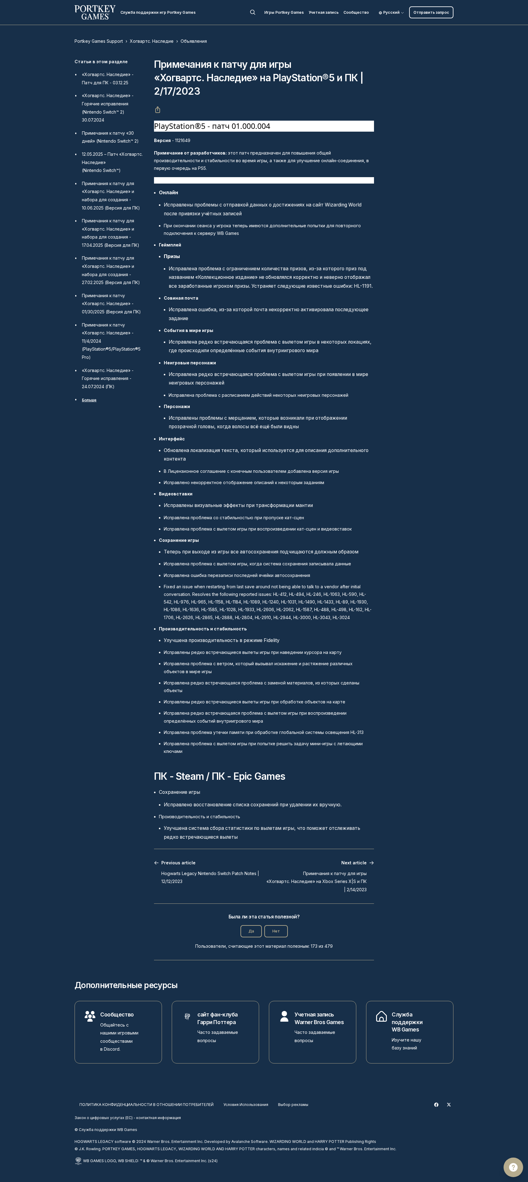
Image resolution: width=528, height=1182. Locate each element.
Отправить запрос (431, 12)
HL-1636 (191, 609)
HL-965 (198, 601)
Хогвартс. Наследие (152, 41)
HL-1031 (288, 601)
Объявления (194, 41)
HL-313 (357, 732)
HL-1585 (209, 609)
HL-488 (321, 609)
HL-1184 (233, 601)
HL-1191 (363, 286)
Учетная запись (324, 12)
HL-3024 (341, 617)
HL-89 (342, 601)
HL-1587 (304, 609)
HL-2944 (282, 617)
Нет (276, 931)
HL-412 (280, 594)
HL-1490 (307, 601)
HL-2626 (184, 617)
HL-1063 (332, 594)
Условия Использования (245, 1104)
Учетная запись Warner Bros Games (319, 1018)
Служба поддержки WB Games (407, 1022)
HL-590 (349, 594)
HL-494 (296, 594)
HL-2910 (263, 617)
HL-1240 (270, 601)
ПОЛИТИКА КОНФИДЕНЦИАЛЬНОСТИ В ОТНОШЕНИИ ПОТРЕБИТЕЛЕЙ (146, 1104)
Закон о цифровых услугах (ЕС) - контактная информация (128, 1117)
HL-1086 (172, 609)
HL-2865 (204, 617)
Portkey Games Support (99, 41)
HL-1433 (325, 601)
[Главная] (95, 12)
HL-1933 (246, 609)
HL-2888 (224, 617)
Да (251, 931)
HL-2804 (243, 617)
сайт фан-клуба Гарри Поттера (217, 1018)
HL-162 (355, 609)
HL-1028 (228, 609)
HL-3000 (302, 617)
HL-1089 (252, 601)
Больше (89, 400)
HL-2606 (265, 609)
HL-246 (313, 594)
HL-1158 (215, 601)
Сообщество (356, 12)
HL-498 (339, 609)
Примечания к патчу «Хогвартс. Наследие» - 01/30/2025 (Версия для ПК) (111, 303)
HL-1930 (358, 601)
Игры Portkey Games (284, 12)
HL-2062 (285, 609)
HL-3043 (321, 617)
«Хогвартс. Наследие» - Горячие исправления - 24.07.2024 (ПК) (108, 378)
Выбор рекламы (293, 1104)
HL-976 (181, 601)
